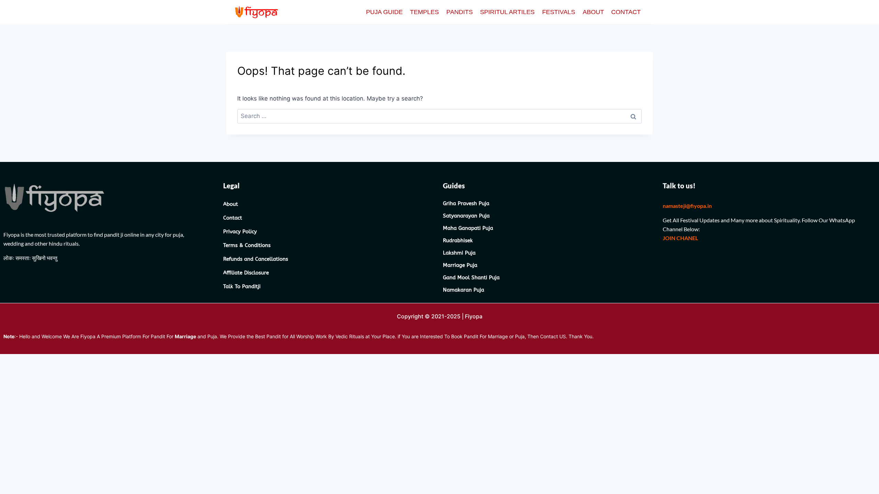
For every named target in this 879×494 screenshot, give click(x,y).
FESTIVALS (558, 12)
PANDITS (459, 12)
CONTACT (626, 12)
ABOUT (593, 12)
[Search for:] (439, 116)
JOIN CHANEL (681, 238)
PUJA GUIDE (384, 12)
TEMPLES (424, 12)
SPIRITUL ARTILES (507, 12)
